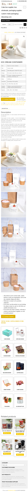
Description (5, 108)
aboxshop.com (11, 490)
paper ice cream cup (10, 104)
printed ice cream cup (19, 104)
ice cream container (10, 103)
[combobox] (14, 465)
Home (5, 32)
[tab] (5, 108)
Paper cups (11, 32)
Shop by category (5, 20)
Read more (7, 433)
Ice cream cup (17, 103)
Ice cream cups (20, 101)
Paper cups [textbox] (14, 465)
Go (25, 24)
